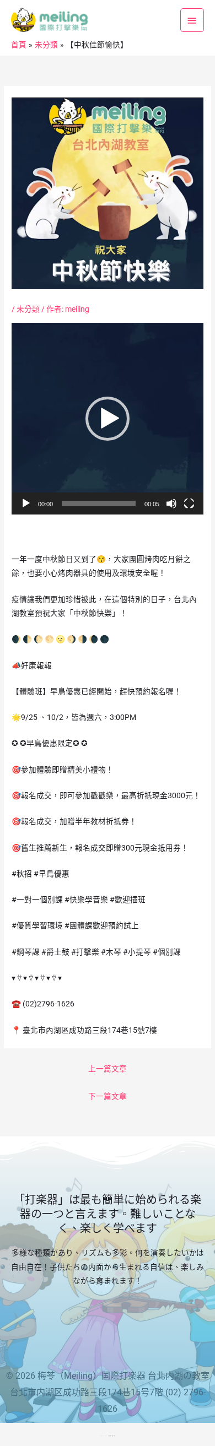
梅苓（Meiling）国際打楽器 (91, 1376)
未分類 (28, 309)
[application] (107, 419)
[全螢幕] (189, 503)
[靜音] (171, 503)
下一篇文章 (107, 1096)
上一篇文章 (107, 1068)
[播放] (25, 503)
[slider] (99, 503)
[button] (107, 419)
